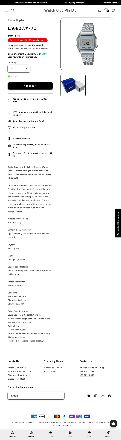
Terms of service (86, 422)
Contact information (62, 425)
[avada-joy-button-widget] (113, 423)
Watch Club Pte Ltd (17, 367)
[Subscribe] (61, 395)
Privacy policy (70, 422)
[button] (6, 10)
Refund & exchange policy (50, 422)
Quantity (12, 62)
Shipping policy (102, 422)
